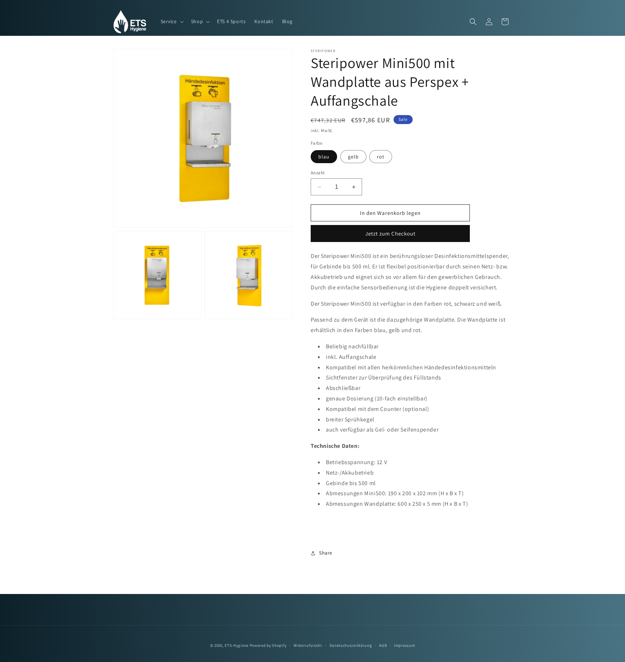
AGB (383, 645)
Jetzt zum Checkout (390, 233)
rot (380, 156)
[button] (171, 21)
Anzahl (317, 173)
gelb (353, 156)
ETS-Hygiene (236, 645)
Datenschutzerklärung (350, 645)
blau (323, 156)
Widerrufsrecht (308, 645)
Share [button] (325, 552)
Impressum (404, 645)
